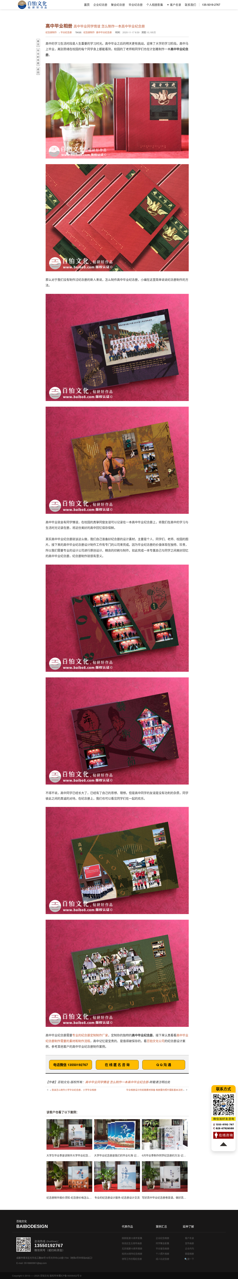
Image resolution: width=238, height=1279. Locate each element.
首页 (87, 5)
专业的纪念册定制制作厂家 (90, 1035)
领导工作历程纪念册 (132, 1258)
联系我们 (190, 5)
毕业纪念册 (136, 5)
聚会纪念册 (118, 5)
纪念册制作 (51, 32)
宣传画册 (189, 1243)
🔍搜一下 (189, 1258)
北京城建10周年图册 (132, 1248)
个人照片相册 (162, 1253)
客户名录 (189, 1238)
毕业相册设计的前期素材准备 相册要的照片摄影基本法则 (154, 1089)
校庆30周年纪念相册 (132, 1253)
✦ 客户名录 (174, 5)
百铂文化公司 (156, 1041)
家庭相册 (189, 1253)
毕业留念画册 (162, 1248)
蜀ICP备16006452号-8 (70, 1275)
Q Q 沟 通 (163, 1064)
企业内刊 (189, 1248)
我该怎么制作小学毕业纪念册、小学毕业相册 (74, 1089)
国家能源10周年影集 (132, 1238)
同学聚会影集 (162, 1243)
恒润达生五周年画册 (132, 1243)
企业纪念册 (100, 5)
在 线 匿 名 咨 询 (117, 1064)
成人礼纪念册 (162, 1258)
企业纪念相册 (162, 1238)
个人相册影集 (154, 5)
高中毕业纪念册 (104, 32)
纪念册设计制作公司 (32, 4)
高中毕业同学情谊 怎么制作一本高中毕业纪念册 (116, 1082)
